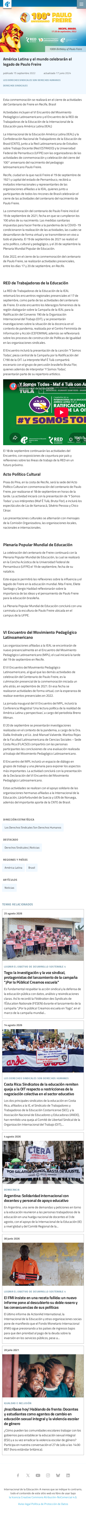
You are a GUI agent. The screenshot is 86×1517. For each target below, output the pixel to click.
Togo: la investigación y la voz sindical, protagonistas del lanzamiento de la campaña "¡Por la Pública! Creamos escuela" (43, 963)
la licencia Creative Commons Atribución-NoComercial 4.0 (42, 1497)
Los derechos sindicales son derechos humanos (33, 827)
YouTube (37, 1475)
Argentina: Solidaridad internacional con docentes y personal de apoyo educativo (43, 1181)
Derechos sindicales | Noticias (22, 847)
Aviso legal (24, 1504)
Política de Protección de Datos (49, 1504)
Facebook (17, 1475)
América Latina (13, 867)
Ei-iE (5, 4)
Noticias (9, 887)
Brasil (31, 867)
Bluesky (58, 1475)
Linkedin (68, 1475)
